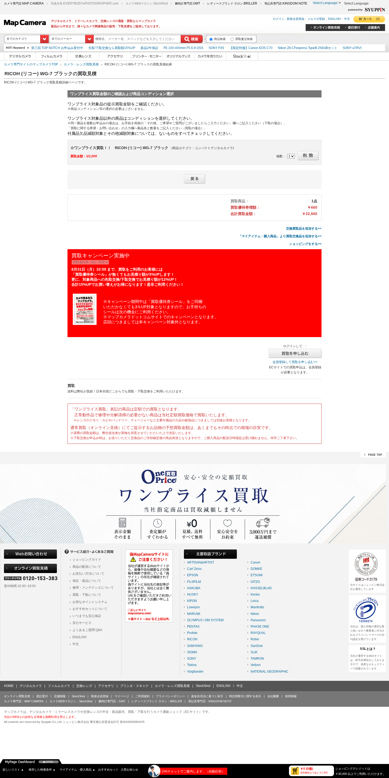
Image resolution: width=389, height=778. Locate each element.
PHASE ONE (260, 626)
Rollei (255, 639)
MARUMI (193, 614)
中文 (347, 19)
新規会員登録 (295, 19)
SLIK (254, 652)
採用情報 (291, 696)
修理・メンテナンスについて (93, 587)
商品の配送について (87, 567)
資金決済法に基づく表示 (207, 696)
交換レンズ (84, 686)
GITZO (255, 582)
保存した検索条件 (42, 769)
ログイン (278, 19)
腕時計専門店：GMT (111, 701)
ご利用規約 (142, 696)
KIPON (192, 601)
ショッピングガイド (87, 559)
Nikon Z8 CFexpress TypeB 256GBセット (307, 48)
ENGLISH (334, 19)
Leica (255, 601)
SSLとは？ (368, 649)
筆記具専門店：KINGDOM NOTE (210, 701)
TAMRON (257, 658)
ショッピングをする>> (305, 244)
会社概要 (273, 696)
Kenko (255, 594)
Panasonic (258, 620)
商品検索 (220, 39)
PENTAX (193, 626)
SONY (191, 658)
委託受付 (42, 696)
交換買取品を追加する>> (304, 228)
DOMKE (256, 569)
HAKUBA (193, 588)
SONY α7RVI (352, 48)
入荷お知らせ (129, 769)
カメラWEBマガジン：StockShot (70, 701)
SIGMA (192, 652)
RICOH (192, 639)
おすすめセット (108, 769)
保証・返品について (87, 581)
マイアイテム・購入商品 (77, 769)
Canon (255, 562)
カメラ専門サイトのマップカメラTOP (31, 64)
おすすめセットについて (90, 609)
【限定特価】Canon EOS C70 (251, 48)
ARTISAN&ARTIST (200, 562)
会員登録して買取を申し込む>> (295, 362)
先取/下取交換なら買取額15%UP (111, 48)
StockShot (203, 686)
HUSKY (192, 594)
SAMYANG (195, 646)
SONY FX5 (216, 48)
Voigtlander (195, 671)
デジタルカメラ (31, 686)
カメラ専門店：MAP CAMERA (23, 701)
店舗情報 (60, 696)
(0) (378, 18)
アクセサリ (106, 686)
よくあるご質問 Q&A (87, 630)
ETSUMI (257, 575)
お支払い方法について (88, 573)
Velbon (256, 665)
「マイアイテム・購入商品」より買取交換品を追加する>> (280, 236)
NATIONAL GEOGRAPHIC (269, 671)
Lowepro (193, 607)
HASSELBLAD (261, 588)
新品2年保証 (149, 48)
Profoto (192, 633)
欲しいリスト (13, 769)
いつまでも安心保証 (87, 616)
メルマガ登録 (316, 19)
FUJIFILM (194, 582)
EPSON (192, 575)
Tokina (192, 665)
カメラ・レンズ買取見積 (81, 64)
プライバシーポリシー (170, 696)
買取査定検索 (244, 39)
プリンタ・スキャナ (134, 686)
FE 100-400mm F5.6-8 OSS (183, 48)
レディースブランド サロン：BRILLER (157, 701)
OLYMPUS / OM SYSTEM (205, 620)
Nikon (255, 614)
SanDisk (257, 646)
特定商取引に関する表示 (245, 696)
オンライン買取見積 (17, 696)
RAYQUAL (258, 633)
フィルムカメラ (59, 686)
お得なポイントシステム (90, 602)
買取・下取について (87, 595)
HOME (8, 686)
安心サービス (82, 623)
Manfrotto (257, 607)
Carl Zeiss (194, 569)
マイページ (122, 696)
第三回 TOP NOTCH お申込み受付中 (57, 48)
